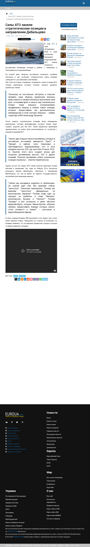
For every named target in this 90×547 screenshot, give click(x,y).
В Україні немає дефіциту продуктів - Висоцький (75, 100)
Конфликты (51, 484)
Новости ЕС (11, 433)
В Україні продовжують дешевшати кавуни (74, 73)
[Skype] (43, 279)
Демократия (51, 447)
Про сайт (50, 496)
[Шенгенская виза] (72, 138)
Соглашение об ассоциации (15, 496)
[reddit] (28, 279)
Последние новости (54, 434)
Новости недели (52, 428)
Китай (16, 545)
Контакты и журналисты (51, 501)
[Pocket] (31, 279)
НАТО (77, 545)
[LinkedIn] (19, 279)
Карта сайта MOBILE (54, 515)
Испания (53, 545)
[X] (16, 279)
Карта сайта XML (53, 512)
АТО (53, 44)
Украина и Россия (11, 503)
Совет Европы (12, 436)
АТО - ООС (11, 36)
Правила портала (53, 505)
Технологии (51, 481)
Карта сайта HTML (53, 509)
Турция (60, 545)
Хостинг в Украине (53, 519)
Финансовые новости (54, 438)
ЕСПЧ (48, 466)
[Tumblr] (34, 279)
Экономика (9, 512)
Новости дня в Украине (13, 526)
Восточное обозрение (55, 477)
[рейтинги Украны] (72, 156)
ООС (11, 14)
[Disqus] (31, 308)
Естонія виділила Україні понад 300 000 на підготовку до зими (75, 118)
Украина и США (11, 506)
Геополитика (51, 441)
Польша (45, 545)
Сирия (67, 545)
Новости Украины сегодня (14, 522)
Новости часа (51, 421)
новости (32, 39)
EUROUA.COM (12, 531)
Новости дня (51, 424)
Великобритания (26, 545)
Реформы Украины (14, 452)
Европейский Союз (53, 456)
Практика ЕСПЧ (13, 439)
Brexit (49, 418)
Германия (9, 545)
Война (16, 276)
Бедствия (50, 487)
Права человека (13, 444)
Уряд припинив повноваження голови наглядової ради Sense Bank (75, 39)
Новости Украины (14, 446)
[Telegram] (48, 39)
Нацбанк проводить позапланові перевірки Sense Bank (75, 48)
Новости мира (12, 428)
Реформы (9, 516)
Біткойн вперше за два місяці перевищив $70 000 (75, 55)
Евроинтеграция (11, 499)
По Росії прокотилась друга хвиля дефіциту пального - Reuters (75, 91)
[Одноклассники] (42, 39)
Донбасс (22, 276)
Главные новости (53, 431)
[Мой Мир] (25, 279)
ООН (72, 545)
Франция (37, 545)
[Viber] (45, 39)
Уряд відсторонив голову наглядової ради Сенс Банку (74, 63)
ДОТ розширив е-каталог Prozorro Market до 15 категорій (75, 108)
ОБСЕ (9, 441)
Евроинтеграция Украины (16, 449)
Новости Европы (13, 431)
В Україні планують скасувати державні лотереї (74, 83)
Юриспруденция (11, 519)
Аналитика (51, 444)
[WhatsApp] (40, 279)
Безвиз (7, 8)
